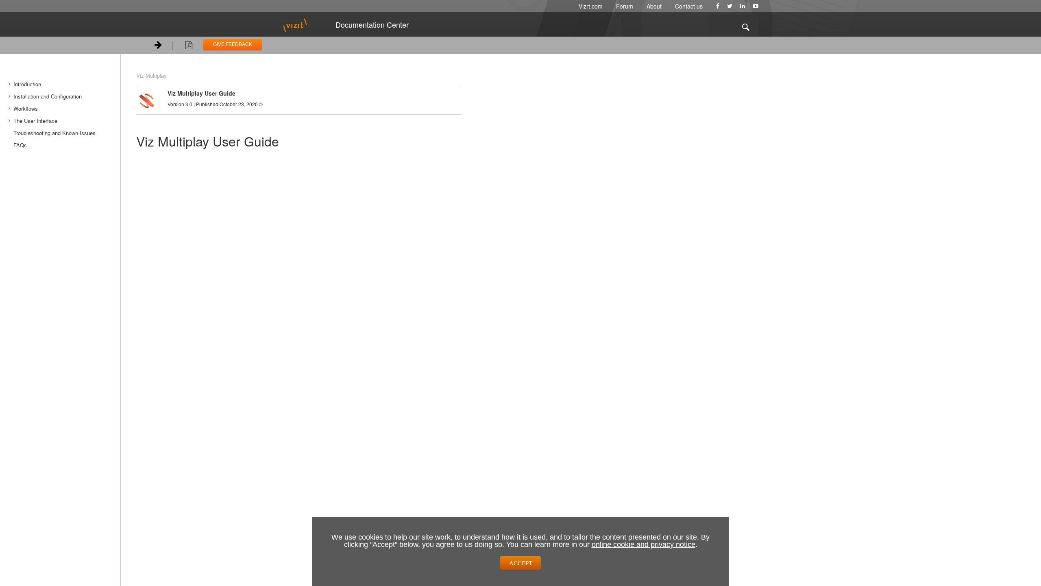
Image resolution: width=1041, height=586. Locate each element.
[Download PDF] (188, 46)
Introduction (27, 84)
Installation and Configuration (47, 96)
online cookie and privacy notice (643, 544)
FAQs (20, 145)
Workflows (25, 108)
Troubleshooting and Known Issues (54, 133)
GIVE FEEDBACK (232, 44)
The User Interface (35, 121)
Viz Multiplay (151, 75)
